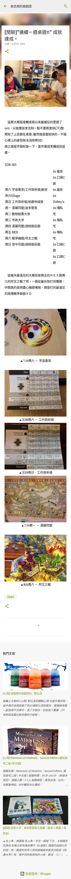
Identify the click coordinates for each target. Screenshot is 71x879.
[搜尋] (65, 6)
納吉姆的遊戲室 (21, 6)
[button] (7, 51)
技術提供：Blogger (38, 873)
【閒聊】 (10, 597)
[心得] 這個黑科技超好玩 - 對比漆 (22, 693)
